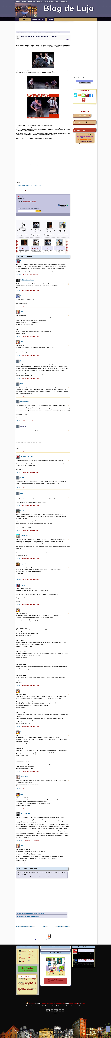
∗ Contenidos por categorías (85, 136)
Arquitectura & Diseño (38, 1)
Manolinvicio (24, 401)
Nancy (22, 361)
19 (68, 736)
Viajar (32, 955)
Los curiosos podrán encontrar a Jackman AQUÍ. (30, 185)
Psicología (51, 1)
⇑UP (108, 1029)
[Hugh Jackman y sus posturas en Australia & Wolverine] (49, 228)
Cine (23, 961)
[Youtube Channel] (87, 96)
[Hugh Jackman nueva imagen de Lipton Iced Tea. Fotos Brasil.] (36, 245)
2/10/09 (19, 788)
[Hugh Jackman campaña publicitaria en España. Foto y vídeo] (62, 228)
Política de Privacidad (60, 1003)
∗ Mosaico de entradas (85, 141)
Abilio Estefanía (25, 535)
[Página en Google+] (83, 101)
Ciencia (30, 1)
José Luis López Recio (27, 280)
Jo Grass (23, 261)
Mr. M (22, 511)
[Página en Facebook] (91, 96)
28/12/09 (20, 840)
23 (68, 849)
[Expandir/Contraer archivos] (89, 115)
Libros (46, 1)
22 (68, 817)
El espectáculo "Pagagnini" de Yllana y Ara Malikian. (22, 230)
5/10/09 (19, 808)
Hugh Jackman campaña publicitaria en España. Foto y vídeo (63, 230)
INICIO (45, 926)
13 (68, 515)
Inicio (25, 32)
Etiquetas (81, 122)
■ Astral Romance (27, 982)
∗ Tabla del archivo (85, 138)
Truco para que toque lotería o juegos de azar (86, 960)
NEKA (22, 384)
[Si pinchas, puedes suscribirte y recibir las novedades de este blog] (27, 1003)
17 (68, 614)
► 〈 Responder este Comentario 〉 (30, 274)
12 (68, 497)
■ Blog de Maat (21, 983)
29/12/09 (20, 863)
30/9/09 (19, 274)
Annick (22, 296)
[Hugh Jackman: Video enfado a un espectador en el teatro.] (36, 228)
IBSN (79, 1003)
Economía (24, 1)
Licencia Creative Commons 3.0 (48, 1003)
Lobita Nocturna (25, 813)
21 (68, 798)
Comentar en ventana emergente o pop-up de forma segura (30, 913)
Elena (22, 493)
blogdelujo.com (32, 1003)
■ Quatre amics (26, 988)
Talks (57, 1)
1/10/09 (19, 579)
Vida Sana (23, 958)
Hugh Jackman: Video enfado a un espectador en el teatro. (39, 36)
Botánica (23, 955)
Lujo (21, 311)
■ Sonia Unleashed (25, 990)
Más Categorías (63, 1)
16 (68, 589)
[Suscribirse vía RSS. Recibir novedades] (79, 95)
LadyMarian (24, 776)
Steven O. (23, 477)
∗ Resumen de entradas (85, 134)
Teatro (30, 32)
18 (68, 695)
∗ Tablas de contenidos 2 (85, 139)
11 (68, 481)
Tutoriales (18, 1)
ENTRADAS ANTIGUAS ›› (63, 926)
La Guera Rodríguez (26, 456)
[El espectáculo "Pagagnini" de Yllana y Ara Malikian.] (22, 228)
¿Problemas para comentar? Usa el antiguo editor (28, 916)
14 (68, 539)
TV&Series (23, 951)
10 (68, 460)
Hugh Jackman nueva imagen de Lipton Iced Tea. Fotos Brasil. (36, 247)
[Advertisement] (56, 24)
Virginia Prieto (24, 564)
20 (68, 781)
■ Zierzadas (25, 987)
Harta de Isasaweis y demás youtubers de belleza (86, 951)
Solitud (55, 1008)
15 (68, 568)
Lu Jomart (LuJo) (73, 1003)
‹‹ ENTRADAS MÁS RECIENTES (25, 926)
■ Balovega (33, 982)
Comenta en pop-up (21, 198)
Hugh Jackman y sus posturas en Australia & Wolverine (49, 230)
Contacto (83, 1003)
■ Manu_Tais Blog (26, 985)
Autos (32, 961)
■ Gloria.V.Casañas (28, 978)
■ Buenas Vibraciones (28, 983)
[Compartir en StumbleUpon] (67, 206)
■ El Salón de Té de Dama (25, 984)
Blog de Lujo (67, 8)
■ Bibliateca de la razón (30, 979)
